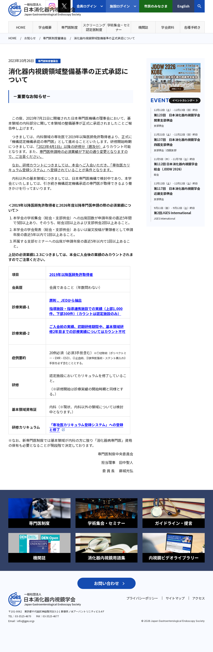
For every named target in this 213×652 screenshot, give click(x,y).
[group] (177, 77)
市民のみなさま (155, 6)
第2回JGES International (172, 213)
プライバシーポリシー (142, 598)
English (183, 6)
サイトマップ (175, 598)
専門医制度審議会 (48, 61)
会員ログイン (87, 6)
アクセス (198, 598)
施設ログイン (120, 6)
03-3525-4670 (23, 616)
